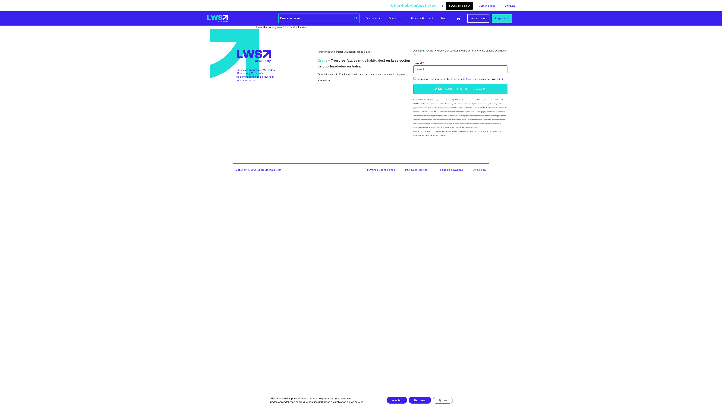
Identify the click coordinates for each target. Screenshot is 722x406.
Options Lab (396, 18)
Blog (443, 18)
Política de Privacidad (490, 79)
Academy (371, 18)
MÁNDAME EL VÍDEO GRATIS (460, 89)
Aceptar (396, 400)
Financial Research (422, 18)
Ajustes (442, 400)
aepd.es (442, 135)
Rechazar (420, 400)
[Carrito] (458, 18)
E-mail (417, 63)
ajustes (359, 401)
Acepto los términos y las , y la (460, 79)
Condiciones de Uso (459, 79)
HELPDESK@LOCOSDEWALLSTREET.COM (436, 131)
